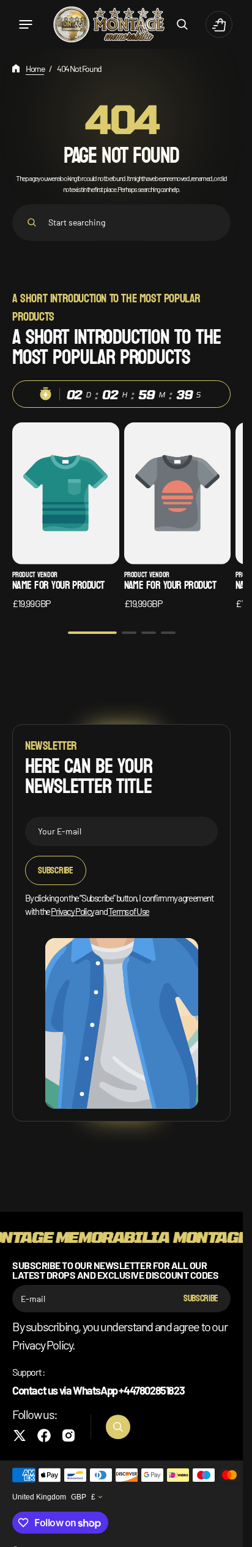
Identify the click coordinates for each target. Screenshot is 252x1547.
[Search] (32, 222)
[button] (25, 24)
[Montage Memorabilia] (109, 24)
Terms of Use (128, 911)
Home (35, 68)
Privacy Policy (72, 911)
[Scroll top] (228, 1532)
